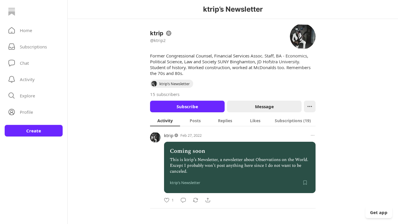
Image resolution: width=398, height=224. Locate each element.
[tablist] (233, 120)
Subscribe (187, 106)
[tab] (165, 120)
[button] (34, 30)
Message (264, 106)
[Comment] (183, 200)
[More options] (312, 135)
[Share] (208, 200)
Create (33, 131)
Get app (379, 212)
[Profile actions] (310, 106)
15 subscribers (164, 94)
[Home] (12, 12)
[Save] (305, 182)
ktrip (168, 135)
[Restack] (195, 200)
